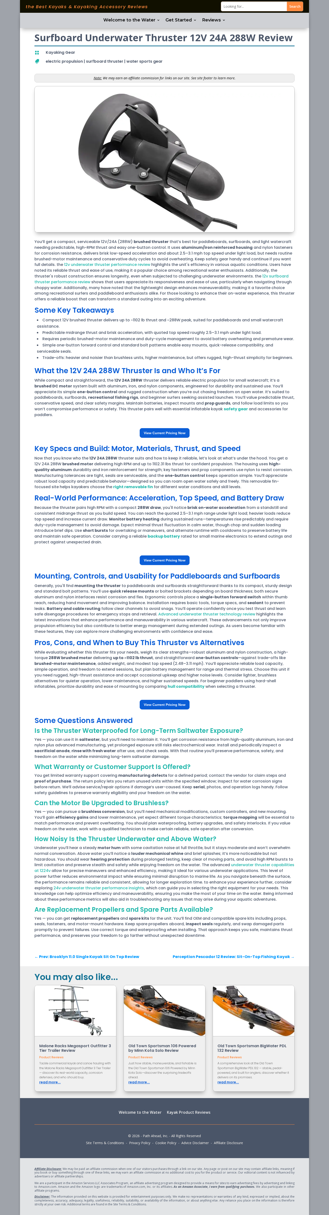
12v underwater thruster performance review (107, 264)
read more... (50, 1082)
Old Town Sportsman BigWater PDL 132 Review (252, 1048)
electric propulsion (64, 61)
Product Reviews (51, 1057)
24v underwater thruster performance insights (98, 888)
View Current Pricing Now (164, 433)
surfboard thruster (104, 61)
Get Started (178, 20)
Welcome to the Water (129, 20)
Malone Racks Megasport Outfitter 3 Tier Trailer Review (75, 1048)
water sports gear (144, 61)
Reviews (211, 20)
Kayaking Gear (60, 52)
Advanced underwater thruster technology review (206, 614)
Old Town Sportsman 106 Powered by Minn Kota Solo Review (162, 1048)
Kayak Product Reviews (189, 1112)
